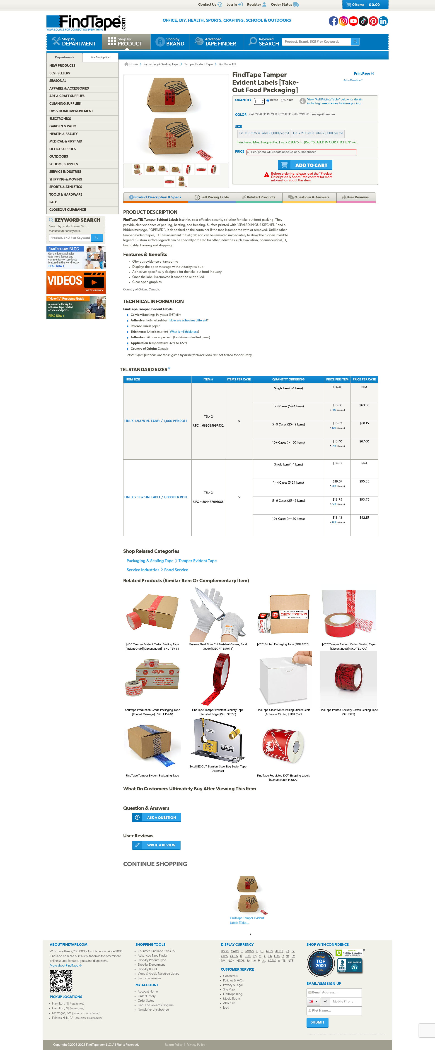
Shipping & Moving (65, 179)
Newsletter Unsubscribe (153, 1010)
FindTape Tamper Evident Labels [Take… (247, 921)
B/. (249, 961)
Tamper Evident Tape (198, 64)
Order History (146, 996)
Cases (288, 100)
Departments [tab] (64, 57)
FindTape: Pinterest (373, 21)
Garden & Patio (62, 126)
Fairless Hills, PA (62, 1018)
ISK (270, 956)
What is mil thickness (184, 332)
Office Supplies (62, 149)
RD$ (248, 956)
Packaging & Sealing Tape (161, 64)
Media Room (231, 998)
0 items (366, 5)
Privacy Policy (196, 1045)
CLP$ (224, 956)
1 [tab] (250, 934)
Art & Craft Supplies (67, 96)
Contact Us (230, 976)
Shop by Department (151, 965)
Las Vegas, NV (61, 1013)
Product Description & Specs (157, 197)
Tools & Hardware (65, 195)
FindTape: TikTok (363, 21)
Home (133, 64)
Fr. (293, 951)
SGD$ (272, 961)
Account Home (148, 991)
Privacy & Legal (233, 985)
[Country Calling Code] (313, 1001)
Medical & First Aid (65, 141)
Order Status (146, 1000)
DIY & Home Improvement (71, 111)
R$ (287, 951)
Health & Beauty (63, 134)
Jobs (226, 1008)
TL (284, 961)
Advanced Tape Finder (152, 955)
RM (223, 961)
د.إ (261, 951)
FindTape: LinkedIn (383, 21)
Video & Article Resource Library (158, 974)
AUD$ (279, 951)
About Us (229, 1003)
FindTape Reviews (149, 978)
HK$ (277, 956)
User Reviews (357, 197)
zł (255, 961)
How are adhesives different (188, 320)
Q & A (311, 197)
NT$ (290, 961)
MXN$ (249, 951)
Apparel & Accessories (69, 88)
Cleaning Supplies (65, 104)
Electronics (60, 119)
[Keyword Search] (97, 238)
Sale (53, 202)
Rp (254, 956)
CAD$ (235, 951)
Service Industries (143, 569)
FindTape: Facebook (333, 21)
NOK (231, 961)
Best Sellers (59, 73)
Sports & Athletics (65, 187)
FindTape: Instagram (343, 21)
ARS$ (269, 951)
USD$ (225, 951)
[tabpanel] (250, 903)
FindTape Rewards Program (156, 1005)
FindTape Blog (232, 994)
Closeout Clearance (67, 210)
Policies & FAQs (233, 980)
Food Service (176, 569)
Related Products (260, 197)
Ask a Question (352, 80)
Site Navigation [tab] (100, 57)
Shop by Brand (147, 969)
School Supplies (63, 164)
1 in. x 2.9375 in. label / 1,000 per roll (318, 133)
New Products (62, 66)
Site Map (229, 989)
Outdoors (58, 157)
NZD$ (241, 961)
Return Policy (174, 1045)
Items (274, 100)
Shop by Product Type (152, 960)
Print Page (362, 74)
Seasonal (57, 81)
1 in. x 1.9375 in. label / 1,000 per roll (264, 133)
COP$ (234, 956)
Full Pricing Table (215, 197)
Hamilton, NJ (60, 1003)
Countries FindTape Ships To (156, 951)
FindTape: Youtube (353, 21)
